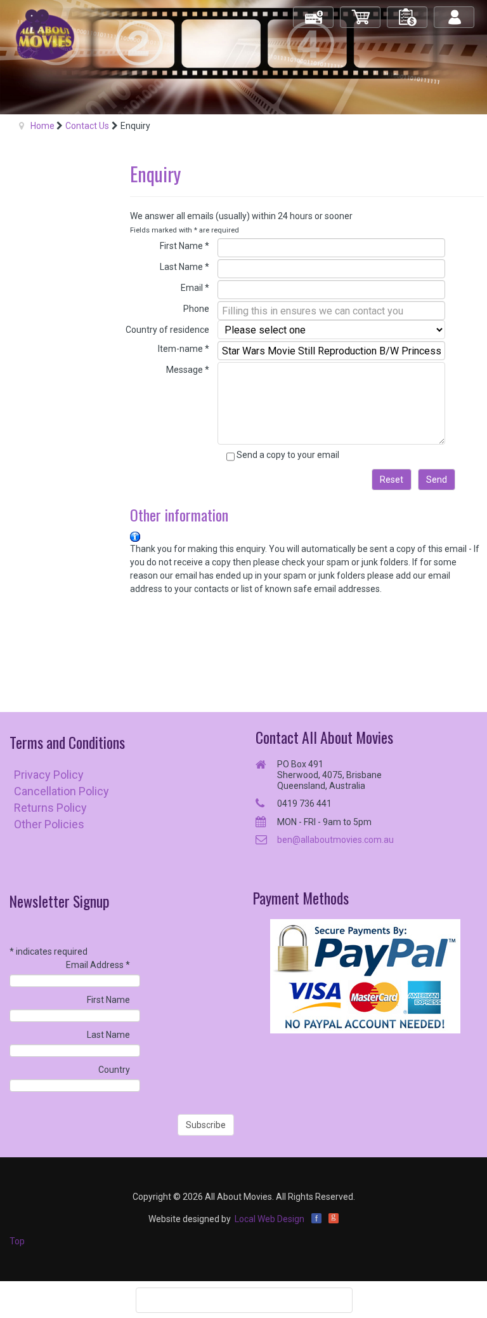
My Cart (361, 12)
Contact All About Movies (324, 737)
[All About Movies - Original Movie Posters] (45, 34)
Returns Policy (50, 807)
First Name (184, 246)
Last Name (184, 267)
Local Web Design (269, 1219)
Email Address (98, 965)
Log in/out (455, 12)
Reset (391, 479)
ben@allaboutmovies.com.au (335, 840)
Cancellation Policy (61, 791)
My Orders (408, 12)
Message (187, 370)
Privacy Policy (49, 774)
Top (17, 1241)
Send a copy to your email (288, 455)
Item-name (183, 349)
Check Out (314, 12)
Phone (196, 309)
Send (436, 479)
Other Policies (49, 824)
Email (195, 288)
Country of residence (167, 330)
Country (114, 1070)
